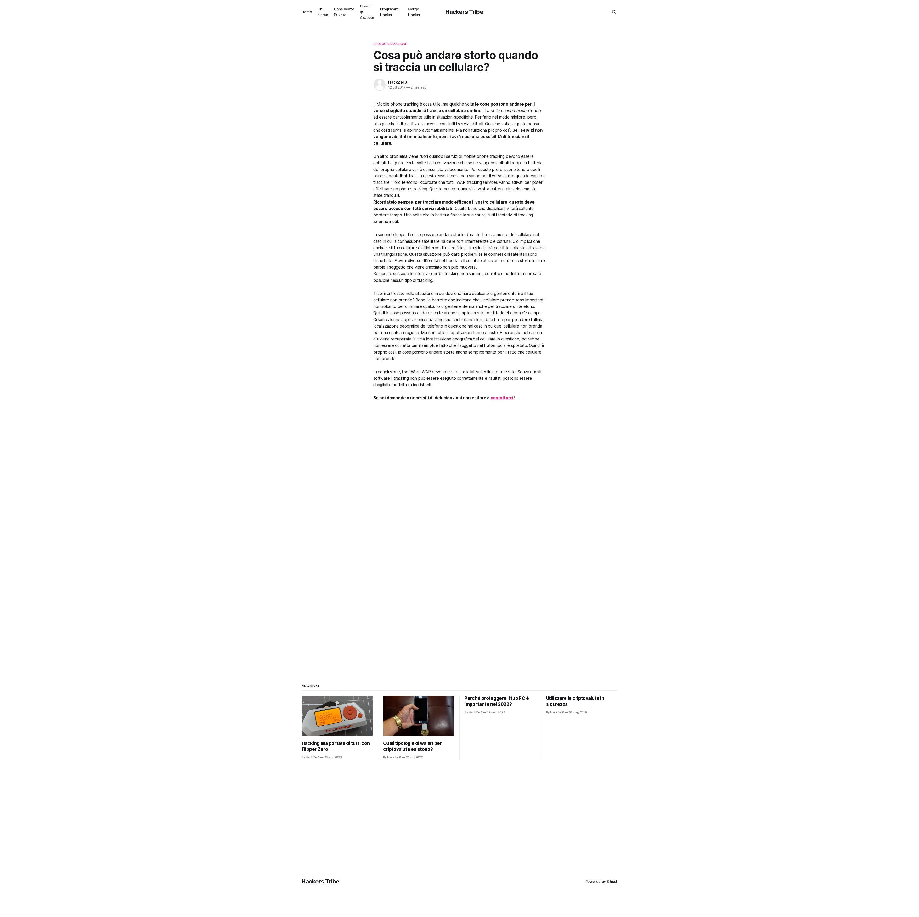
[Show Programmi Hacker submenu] (401, 12)
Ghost (612, 881)
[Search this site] (614, 12)
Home (307, 12)
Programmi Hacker (389, 12)
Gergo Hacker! (414, 12)
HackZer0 (397, 82)
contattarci (502, 398)
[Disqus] (459, 473)
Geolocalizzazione (390, 43)
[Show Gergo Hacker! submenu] (423, 12)
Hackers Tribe (464, 11)
